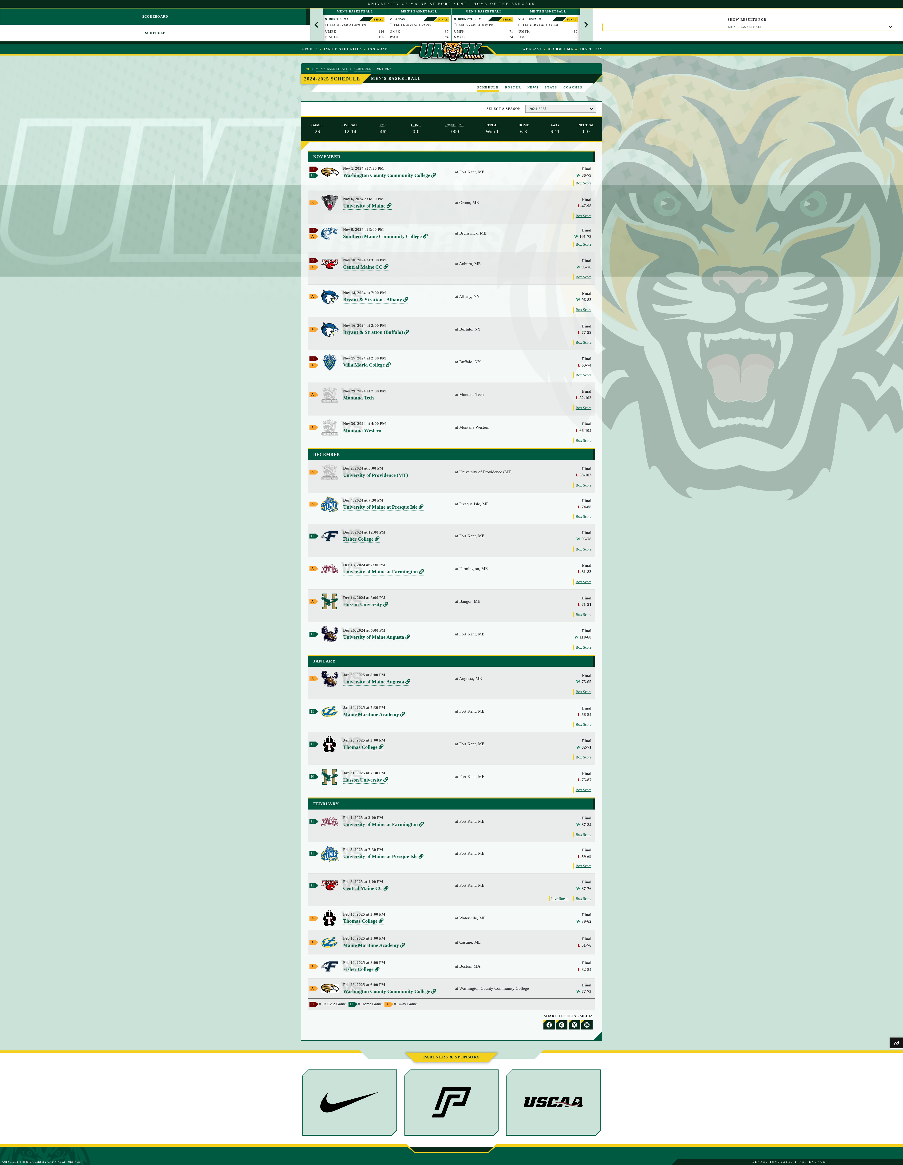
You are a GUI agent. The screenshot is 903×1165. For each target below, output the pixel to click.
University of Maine (367, 206)
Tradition (590, 49)
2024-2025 (538, 109)
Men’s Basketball (396, 78)
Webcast (532, 49)
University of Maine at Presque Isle (383, 507)
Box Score (583, 183)
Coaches (572, 87)
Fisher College (361, 539)
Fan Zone (378, 49)
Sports (310, 49)
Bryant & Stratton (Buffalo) (376, 332)
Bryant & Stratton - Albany (375, 300)
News (533, 87)
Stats (551, 87)
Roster (513, 87)
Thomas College (363, 747)
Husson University (365, 604)
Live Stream (560, 899)
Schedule (362, 69)
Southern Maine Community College (385, 236)
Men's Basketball (745, 27)
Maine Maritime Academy (374, 714)
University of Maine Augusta (376, 637)
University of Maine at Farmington (383, 572)
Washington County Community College (389, 175)
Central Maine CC (365, 267)
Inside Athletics (343, 49)
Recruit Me (560, 49)
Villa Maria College (367, 365)
